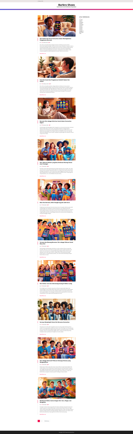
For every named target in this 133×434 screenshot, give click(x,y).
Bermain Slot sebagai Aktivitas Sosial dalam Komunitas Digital (55, 121)
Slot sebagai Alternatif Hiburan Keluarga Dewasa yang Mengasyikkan (55, 361)
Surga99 (80, 27)
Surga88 (80, 19)
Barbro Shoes (66, 4)
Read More (42, 53)
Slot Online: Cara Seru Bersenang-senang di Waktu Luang (56, 283)
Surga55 (80, 28)
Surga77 (80, 26)
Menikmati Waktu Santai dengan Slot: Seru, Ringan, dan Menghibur (55, 401)
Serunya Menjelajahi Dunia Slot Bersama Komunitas (54, 322)
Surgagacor (81, 31)
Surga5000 (81, 24)
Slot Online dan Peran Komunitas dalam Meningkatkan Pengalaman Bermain (55, 39)
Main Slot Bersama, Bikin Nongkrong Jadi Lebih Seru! (55, 202)
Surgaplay (81, 22)
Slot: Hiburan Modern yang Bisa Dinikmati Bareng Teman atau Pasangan (56, 163)
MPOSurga (81, 32)
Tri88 (80, 33)
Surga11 (80, 21)
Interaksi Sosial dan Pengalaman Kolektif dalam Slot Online (55, 80)
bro (40, 42)
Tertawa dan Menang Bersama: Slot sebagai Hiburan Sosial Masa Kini (56, 243)
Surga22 (80, 29)
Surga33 (80, 23)
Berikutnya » (47, 421)
